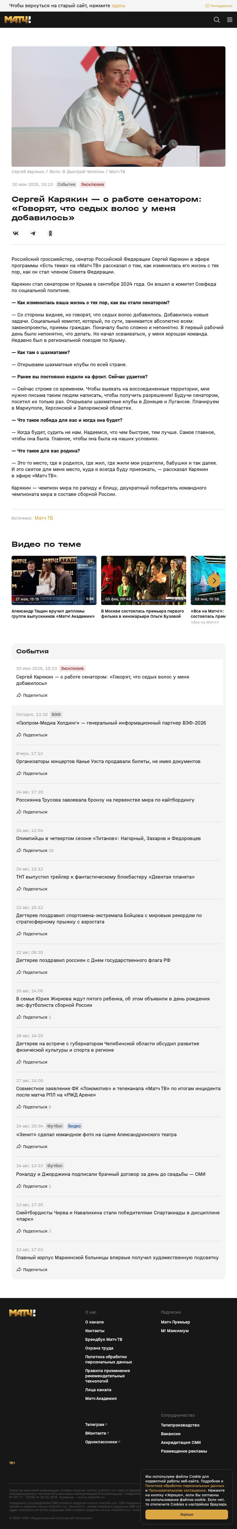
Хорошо (186, 1514)
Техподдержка (221, 6)
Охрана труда (99, 1348)
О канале (94, 1322)
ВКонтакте (95, 1433)
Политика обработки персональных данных (108, 1359)
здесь (118, 6)
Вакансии (171, 1433)
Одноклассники (101, 1441)
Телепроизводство (180, 1425)
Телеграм (94, 1424)
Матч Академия (101, 1398)
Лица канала (98, 1389)
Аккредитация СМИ (181, 1442)
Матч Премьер (175, 1322)
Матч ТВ (44, 518)
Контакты (94, 1330)
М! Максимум (175, 1330)
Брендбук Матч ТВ (103, 1339)
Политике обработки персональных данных (184, 1486)
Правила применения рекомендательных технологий (107, 1376)
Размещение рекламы (184, 1451)
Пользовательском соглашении (177, 1490)
